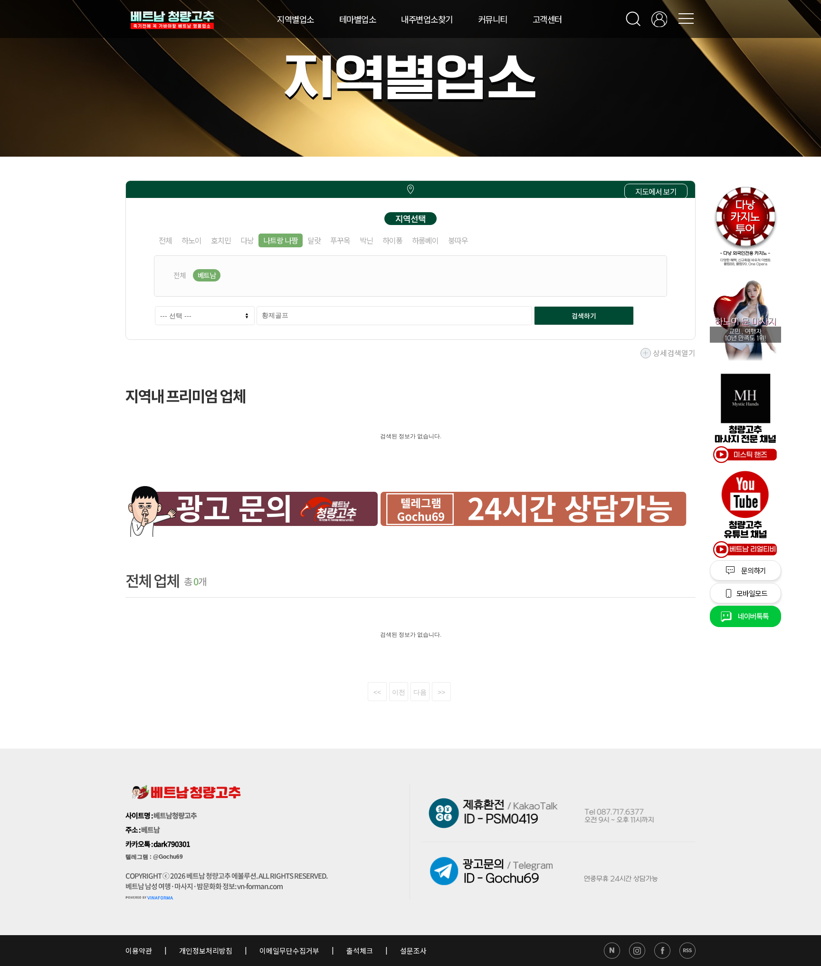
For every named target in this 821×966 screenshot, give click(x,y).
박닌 (366, 240)
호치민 (221, 240)
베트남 (207, 275)
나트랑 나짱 (280, 240)
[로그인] (659, 19)
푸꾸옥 (340, 240)
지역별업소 (295, 19)
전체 (165, 240)
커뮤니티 (492, 19)
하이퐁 (392, 240)
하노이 (191, 240)
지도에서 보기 (656, 191)
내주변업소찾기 (427, 19)
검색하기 (584, 315)
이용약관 (139, 951)
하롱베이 (425, 240)
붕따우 (458, 240)
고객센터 (547, 19)
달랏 (314, 240)
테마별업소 (357, 19)
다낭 (247, 240)
